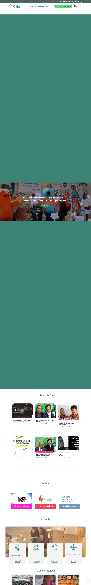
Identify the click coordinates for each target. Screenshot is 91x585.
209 (65, 469)
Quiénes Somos (38, 6)
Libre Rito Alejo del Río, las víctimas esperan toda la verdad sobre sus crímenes (67, 454)
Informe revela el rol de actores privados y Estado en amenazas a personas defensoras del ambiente (22, 421)
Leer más (45, 205)
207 (56, 469)
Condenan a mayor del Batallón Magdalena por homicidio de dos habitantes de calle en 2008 (66, 423)
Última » (75, 469)
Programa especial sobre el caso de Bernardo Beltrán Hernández (44, 455)
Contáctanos (49, 6)
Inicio (31, 6)
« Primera (45, 469)
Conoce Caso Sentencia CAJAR (63, 6)
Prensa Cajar (17, 424)
